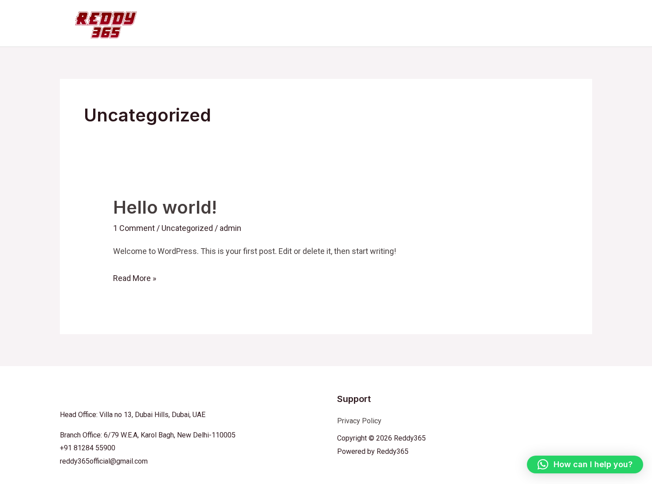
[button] (585, 464)
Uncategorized (187, 228)
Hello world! (165, 207)
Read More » (134, 277)
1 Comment (134, 228)
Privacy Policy (359, 421)
